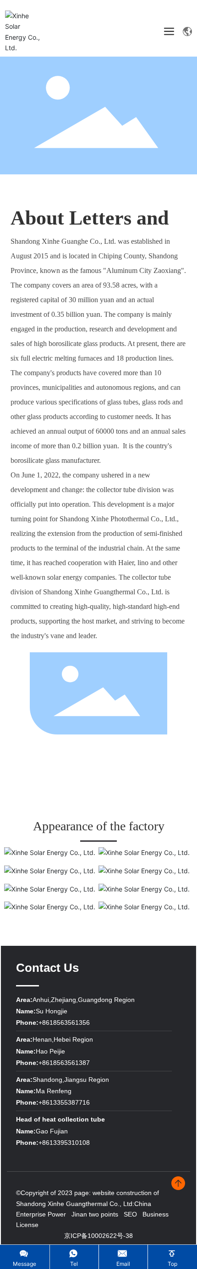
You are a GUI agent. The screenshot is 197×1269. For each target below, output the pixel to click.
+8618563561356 (64, 1022)
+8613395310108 (64, 1142)
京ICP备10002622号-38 (98, 1235)
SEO (130, 1214)
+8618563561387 (64, 1062)
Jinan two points (94, 1214)
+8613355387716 (64, 1102)
